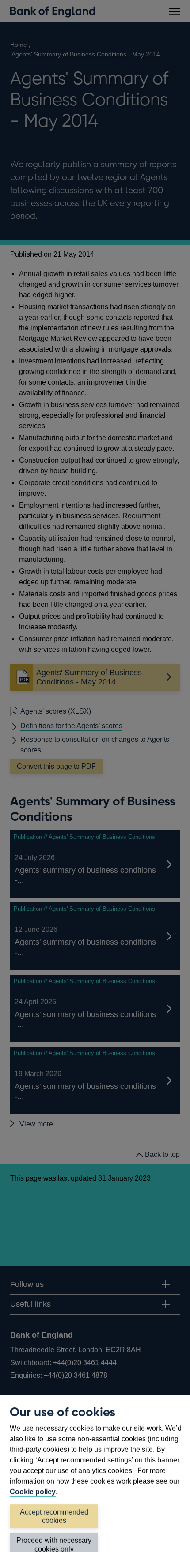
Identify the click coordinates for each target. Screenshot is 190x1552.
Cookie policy (33, 1492)
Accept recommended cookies (54, 1516)
